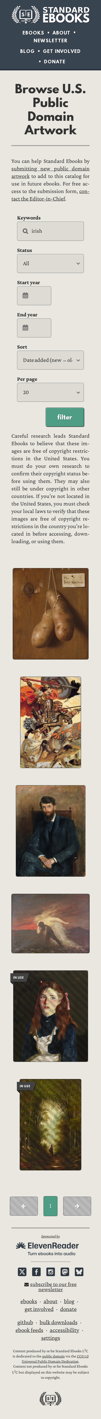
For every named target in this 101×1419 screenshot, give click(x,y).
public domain (53, 1356)
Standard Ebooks (50, 15)
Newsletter (51, 40)
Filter (64, 417)
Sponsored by (50, 1236)
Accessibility (64, 1330)
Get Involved (62, 51)
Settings (50, 1338)
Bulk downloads (58, 1322)
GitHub (25, 1322)
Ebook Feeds (29, 1330)
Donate (55, 61)
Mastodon (65, 1272)
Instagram (50, 1272)
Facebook (36, 1272)
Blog (27, 51)
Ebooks (33, 33)
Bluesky (79, 1272)
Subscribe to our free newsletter (53, 1287)
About (61, 33)
